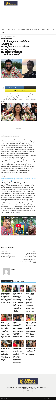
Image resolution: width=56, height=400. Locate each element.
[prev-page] (2, 367)
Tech (48, 29)
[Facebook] (24, 391)
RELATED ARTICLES (7, 281)
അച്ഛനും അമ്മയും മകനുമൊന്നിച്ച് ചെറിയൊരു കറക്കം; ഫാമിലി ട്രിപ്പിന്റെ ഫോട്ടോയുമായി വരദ (8, 256)
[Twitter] (31, 391)
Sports (18, 29)
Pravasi (13, 29)
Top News (7, 29)
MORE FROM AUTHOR (18, 281)
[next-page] (4, 367)
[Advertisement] (38, 3)
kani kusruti (10, 247)
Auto (3, 32)
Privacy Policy (24, 398)
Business (23, 29)
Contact (49, 398)
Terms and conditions (32, 398)
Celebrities (10, 38)
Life (39, 29)
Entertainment (33, 29)
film (6, 247)
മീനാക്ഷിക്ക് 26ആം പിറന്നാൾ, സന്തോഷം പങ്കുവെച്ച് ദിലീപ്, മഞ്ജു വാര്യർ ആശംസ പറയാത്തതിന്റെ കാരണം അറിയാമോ (6, 354)
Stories (43, 29)
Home (3, 29)
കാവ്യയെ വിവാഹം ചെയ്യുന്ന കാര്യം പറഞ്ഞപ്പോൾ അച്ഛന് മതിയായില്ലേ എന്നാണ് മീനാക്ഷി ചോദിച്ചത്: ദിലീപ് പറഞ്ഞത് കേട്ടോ (6, 298)
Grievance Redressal (43, 398)
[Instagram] (28, 391)
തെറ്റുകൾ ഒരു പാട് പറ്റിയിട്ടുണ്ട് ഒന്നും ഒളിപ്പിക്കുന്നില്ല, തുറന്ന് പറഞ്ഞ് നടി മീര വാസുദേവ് (31, 351)
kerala (27, 29)
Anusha (3, 57)
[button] (53, 29)
